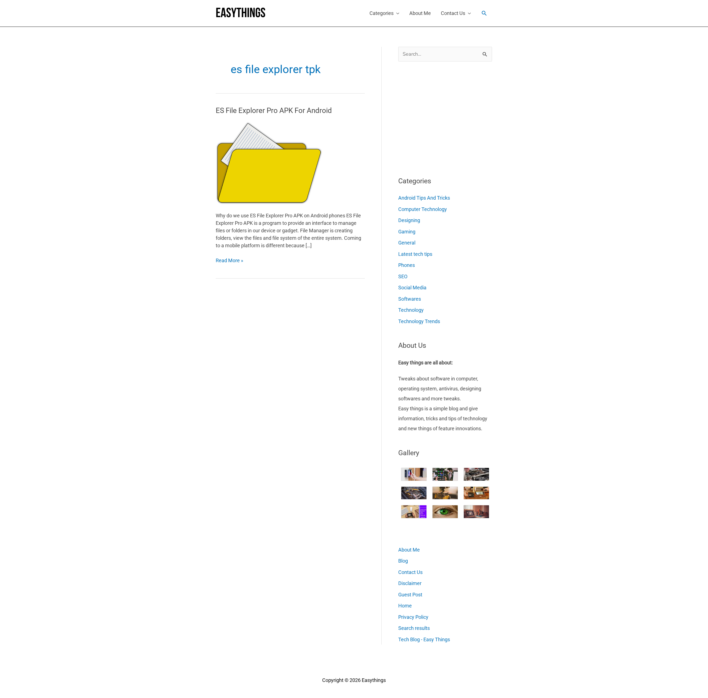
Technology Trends (419, 321)
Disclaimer (409, 583)
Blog (403, 561)
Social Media (412, 287)
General (406, 243)
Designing (409, 220)
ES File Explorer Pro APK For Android (274, 110)
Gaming (406, 232)
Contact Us (453, 13)
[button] (484, 13)
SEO (402, 276)
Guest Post (410, 594)
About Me (420, 13)
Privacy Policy (413, 617)
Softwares (409, 299)
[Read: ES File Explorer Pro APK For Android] (269, 162)
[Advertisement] (439, 116)
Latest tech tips (415, 254)
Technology (411, 310)
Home (405, 606)
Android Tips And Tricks (424, 198)
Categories (381, 13)
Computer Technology (422, 209)
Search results (414, 628)
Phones (406, 265)
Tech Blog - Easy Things (424, 639)
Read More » (229, 260)
